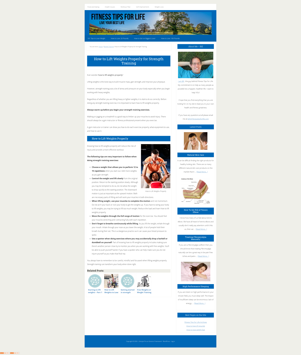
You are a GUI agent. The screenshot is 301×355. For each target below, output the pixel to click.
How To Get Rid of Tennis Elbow (196, 211)
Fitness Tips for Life (150, 23)
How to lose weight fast (195, 330)
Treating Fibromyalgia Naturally (195, 238)
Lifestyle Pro (143, 341)
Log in (173, 341)
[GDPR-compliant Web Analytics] (4, 353)
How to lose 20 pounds (195, 326)
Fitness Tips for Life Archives (195, 322)
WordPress (166, 341)
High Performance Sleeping (196, 286)
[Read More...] (202, 172)
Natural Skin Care (195, 155)
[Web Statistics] (14, 353)
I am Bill (181, 81)
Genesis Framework (155, 341)
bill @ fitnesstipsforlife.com (198, 119)
